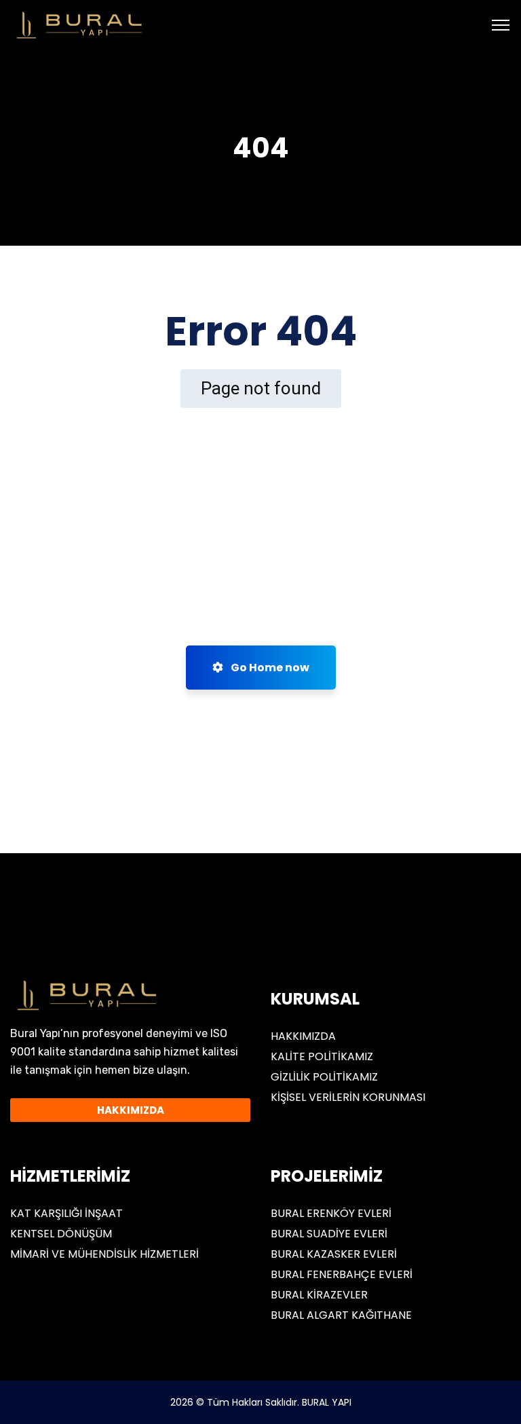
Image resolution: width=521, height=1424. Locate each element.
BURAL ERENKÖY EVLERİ (331, 1213)
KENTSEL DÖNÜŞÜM (61, 1233)
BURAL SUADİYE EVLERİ (329, 1233)
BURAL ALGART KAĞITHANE (341, 1315)
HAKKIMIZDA (303, 1036)
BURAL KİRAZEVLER (319, 1295)
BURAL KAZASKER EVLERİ (334, 1254)
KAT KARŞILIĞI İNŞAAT (66, 1213)
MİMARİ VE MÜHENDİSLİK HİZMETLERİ (104, 1254)
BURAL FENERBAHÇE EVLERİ (341, 1274)
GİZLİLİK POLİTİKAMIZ (324, 1077)
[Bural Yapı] (77, 24)
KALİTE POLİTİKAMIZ (322, 1056)
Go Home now (269, 667)
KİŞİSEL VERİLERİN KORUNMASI (348, 1097)
